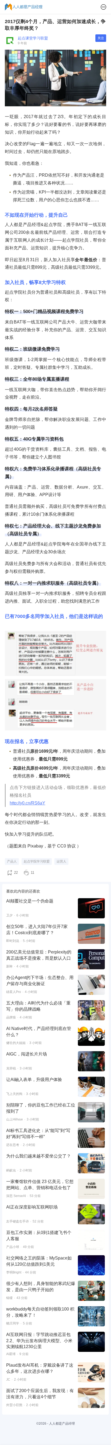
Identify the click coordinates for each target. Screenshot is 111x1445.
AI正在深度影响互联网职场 (32, 1207)
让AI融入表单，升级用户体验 (34, 1079)
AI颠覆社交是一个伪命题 (29, 901)
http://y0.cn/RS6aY (27, 803)
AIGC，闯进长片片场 (26, 1054)
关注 (101, 38)
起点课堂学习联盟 (33, 38)
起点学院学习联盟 (37, 861)
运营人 (61, 861)
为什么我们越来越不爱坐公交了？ (38, 1156)
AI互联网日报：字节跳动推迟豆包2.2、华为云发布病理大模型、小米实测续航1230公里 (39, 1340)
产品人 (12, 861)
